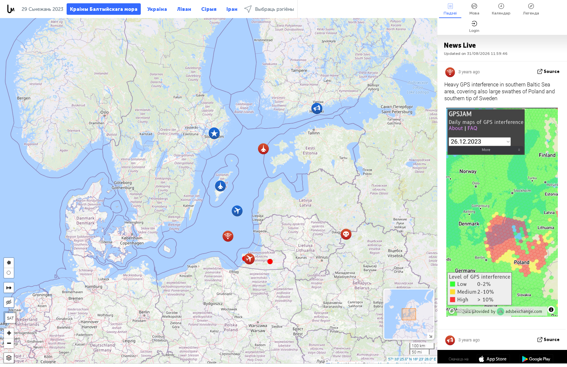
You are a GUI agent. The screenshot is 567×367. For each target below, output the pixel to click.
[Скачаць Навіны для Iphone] (493, 359)
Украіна (157, 9)
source (551, 71)
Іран (232, 9)
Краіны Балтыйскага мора (103, 9)
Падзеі (450, 13)
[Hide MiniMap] (430, 336)
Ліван (184, 9)
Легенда (531, 13)
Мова (474, 13)
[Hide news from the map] (9, 302)
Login (474, 30)
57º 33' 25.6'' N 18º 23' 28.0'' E (412, 358)
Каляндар (501, 13)
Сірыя (209, 9)
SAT (10, 318)
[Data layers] (9, 358)
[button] (270, 261)
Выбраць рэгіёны (274, 9)
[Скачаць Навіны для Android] (536, 359)
